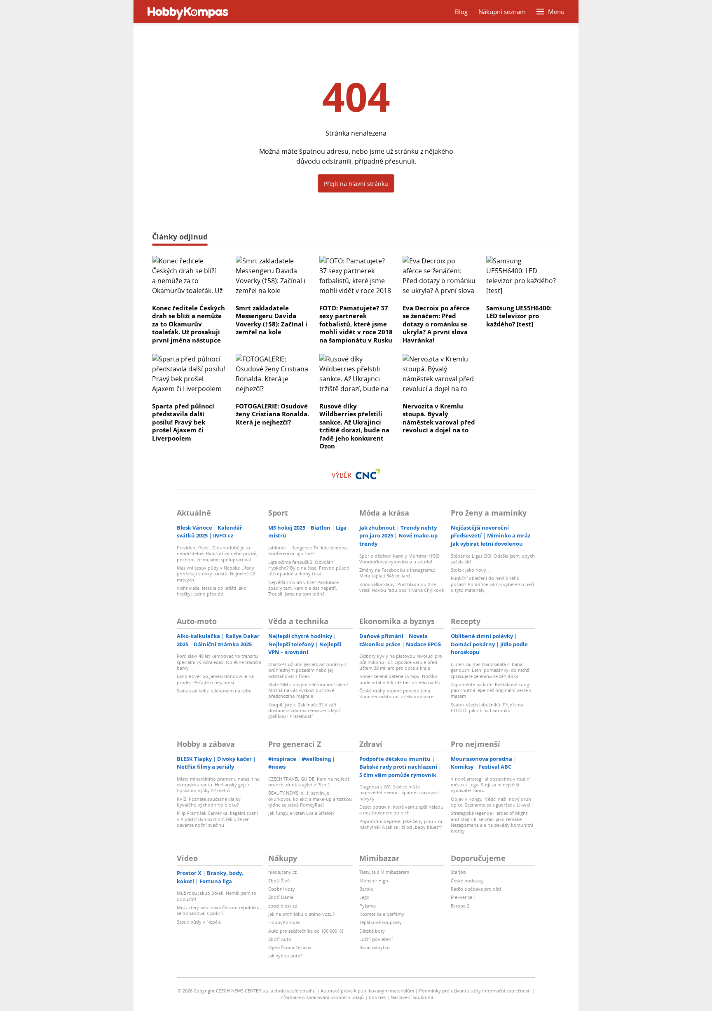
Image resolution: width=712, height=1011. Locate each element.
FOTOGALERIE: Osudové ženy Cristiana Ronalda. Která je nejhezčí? (272, 414)
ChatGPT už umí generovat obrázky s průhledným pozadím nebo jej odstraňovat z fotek (307, 670)
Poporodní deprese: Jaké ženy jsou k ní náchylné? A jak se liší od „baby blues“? (400, 824)
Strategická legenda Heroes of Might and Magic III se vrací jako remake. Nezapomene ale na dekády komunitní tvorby (492, 822)
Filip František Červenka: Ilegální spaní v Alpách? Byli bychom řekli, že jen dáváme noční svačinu (217, 819)
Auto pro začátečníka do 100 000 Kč (305, 931)
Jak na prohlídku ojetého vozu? (301, 914)
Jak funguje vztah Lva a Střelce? (301, 813)
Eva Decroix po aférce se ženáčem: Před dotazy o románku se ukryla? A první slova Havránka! (436, 324)
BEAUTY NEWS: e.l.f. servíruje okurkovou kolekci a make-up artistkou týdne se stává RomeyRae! (310, 799)
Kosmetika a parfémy (381, 914)
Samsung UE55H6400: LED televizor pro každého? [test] (519, 316)
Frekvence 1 (463, 897)
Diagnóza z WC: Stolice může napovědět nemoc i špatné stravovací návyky (399, 792)
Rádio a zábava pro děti (476, 889)
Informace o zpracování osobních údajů (321, 997)
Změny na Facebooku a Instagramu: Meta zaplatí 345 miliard (397, 573)
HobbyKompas (284, 922)
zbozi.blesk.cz (282, 906)
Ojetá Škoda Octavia (290, 947)
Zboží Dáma (280, 897)
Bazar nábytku (374, 947)
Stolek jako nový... (470, 570)
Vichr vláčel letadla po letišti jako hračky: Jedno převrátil (211, 591)
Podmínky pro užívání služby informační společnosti (475, 991)
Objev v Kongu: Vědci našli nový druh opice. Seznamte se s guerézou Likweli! (492, 802)
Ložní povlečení (376, 939)
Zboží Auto (279, 939)
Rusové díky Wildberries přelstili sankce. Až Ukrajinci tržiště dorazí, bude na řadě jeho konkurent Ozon (354, 426)
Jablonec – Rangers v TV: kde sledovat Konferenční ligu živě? (308, 550)
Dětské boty (372, 931)
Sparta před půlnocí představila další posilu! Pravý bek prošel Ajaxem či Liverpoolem (183, 422)
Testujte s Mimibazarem (384, 872)
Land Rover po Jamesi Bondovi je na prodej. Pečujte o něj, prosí (215, 679)
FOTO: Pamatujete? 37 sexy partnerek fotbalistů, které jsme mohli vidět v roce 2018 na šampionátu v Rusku (356, 324)
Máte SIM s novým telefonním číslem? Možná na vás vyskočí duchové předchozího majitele (308, 690)
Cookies (377, 997)
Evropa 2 (460, 906)
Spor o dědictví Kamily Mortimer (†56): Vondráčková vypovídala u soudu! (399, 559)
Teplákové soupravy (380, 922)
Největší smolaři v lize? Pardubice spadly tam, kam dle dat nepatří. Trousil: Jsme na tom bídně (303, 588)
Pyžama (367, 906)
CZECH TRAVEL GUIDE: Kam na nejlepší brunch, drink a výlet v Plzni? (309, 782)
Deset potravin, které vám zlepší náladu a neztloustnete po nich (401, 810)
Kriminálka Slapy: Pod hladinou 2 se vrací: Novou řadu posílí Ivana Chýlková (401, 587)
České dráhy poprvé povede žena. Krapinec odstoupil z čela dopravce (396, 693)
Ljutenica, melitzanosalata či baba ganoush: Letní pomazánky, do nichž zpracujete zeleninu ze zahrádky (490, 670)
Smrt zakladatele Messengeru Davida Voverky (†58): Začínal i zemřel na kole (271, 320)
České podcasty (467, 880)
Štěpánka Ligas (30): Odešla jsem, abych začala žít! (493, 559)
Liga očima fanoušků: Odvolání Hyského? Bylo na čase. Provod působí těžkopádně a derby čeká (309, 568)
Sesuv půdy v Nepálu (199, 922)
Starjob (458, 872)
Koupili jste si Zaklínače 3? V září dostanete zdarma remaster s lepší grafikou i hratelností (304, 710)
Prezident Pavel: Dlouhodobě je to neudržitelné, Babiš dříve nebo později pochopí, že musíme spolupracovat (218, 553)
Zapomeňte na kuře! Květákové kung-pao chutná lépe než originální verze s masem (491, 690)
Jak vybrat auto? (285, 955)
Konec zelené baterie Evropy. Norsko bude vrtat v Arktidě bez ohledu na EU (399, 679)
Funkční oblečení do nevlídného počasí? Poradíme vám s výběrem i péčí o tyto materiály (492, 584)
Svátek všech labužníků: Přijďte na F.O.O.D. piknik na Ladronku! (487, 707)
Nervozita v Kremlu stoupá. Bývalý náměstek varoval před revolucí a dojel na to (439, 418)
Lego (364, 897)
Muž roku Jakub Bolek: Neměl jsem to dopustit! (216, 896)
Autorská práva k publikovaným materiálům (367, 991)
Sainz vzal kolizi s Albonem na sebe (214, 690)
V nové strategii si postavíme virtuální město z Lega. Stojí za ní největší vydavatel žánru (491, 785)
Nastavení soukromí (412, 997)
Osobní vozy (281, 889)
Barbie (366, 889)
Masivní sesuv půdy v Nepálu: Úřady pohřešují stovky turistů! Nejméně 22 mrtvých (216, 574)
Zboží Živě (279, 880)
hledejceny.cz (282, 872)
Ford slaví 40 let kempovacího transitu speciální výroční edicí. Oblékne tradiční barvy (219, 662)
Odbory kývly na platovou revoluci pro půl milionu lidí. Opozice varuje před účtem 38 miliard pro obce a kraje (400, 662)
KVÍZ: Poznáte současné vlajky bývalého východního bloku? (209, 802)
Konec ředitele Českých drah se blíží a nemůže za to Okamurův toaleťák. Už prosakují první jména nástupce (188, 324)
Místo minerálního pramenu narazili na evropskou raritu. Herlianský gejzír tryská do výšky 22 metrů (218, 785)
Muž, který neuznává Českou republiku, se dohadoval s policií (219, 910)
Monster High (373, 880)
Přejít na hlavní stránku (356, 184)
